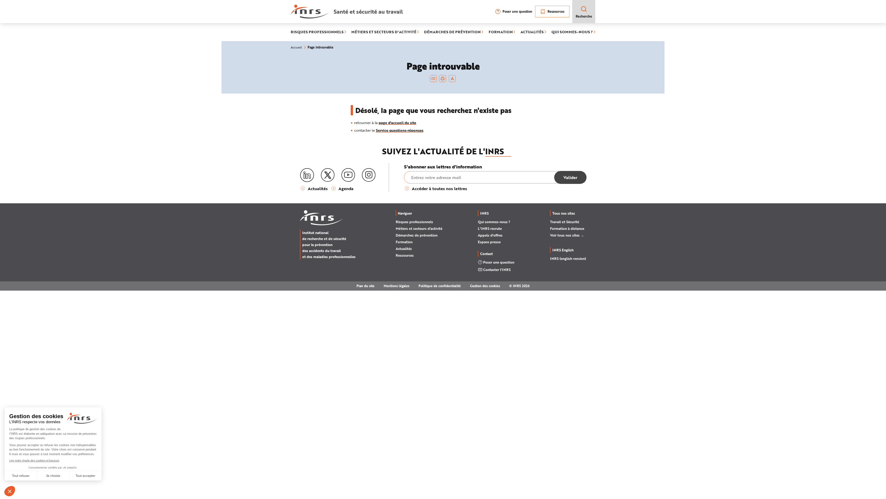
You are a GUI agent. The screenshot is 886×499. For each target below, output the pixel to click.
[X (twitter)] (328, 175)
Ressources (556, 11)
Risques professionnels (414, 221)
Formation (404, 241)
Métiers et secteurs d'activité (419, 228)
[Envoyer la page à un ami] (433, 78)
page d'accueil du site (397, 122)
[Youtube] (348, 175)
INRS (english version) (568, 258)
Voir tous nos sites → (567, 235)
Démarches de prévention (416, 235)
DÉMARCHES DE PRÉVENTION (452, 32)
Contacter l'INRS (497, 269)
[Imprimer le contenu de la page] (442, 78)
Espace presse (489, 241)
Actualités (404, 248)
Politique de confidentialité (440, 285)
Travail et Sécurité (564, 221)
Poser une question (517, 11)
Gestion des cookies (485, 285)
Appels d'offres (490, 235)
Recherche (584, 16)
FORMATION (501, 32)
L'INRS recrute (490, 228)
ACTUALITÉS (532, 32)
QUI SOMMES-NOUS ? (572, 32)
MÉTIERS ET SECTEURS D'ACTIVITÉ (383, 32)
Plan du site (365, 285)
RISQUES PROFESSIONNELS (317, 32)
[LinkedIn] (307, 175)
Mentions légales (396, 285)
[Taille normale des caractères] (452, 78)
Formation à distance (567, 228)
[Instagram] (369, 175)
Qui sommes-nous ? (494, 221)
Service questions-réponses (399, 130)
